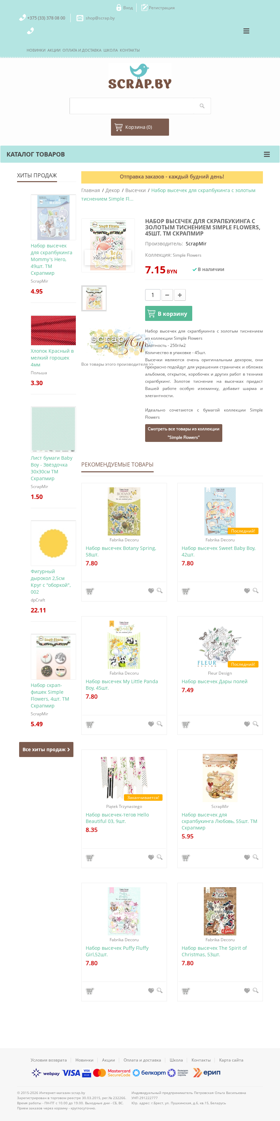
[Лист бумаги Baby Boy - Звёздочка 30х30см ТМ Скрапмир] (53, 406)
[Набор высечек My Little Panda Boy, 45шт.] (124, 645)
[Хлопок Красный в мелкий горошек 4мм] (53, 330)
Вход (128, 8)
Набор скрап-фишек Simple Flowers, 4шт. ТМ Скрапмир (50, 695)
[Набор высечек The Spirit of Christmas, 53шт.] (220, 911)
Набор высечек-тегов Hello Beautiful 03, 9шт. (117, 817)
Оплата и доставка (142, 1060)
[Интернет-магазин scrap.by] (140, 76)
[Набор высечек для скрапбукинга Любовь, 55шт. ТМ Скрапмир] (220, 778)
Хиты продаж (37, 175)
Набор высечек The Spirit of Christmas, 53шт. (214, 951)
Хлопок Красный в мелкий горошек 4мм (52, 358)
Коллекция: (158, 255)
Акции (108, 1060)
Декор (113, 190)
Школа (176, 1060)
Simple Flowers (187, 255)
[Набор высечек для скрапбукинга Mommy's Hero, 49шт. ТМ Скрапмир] (53, 194)
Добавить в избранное (151, 590)
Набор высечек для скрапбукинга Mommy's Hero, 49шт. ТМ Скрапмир (51, 259)
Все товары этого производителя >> (117, 364)
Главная (90, 190)
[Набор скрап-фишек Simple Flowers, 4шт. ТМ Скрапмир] (53, 657)
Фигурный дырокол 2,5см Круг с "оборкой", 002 (51, 581)
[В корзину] (91, 591)
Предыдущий (86, 298)
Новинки (84, 1060)
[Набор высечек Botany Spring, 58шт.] (124, 511)
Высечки (135, 190)
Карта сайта (231, 1060)
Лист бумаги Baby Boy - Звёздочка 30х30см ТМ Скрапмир (51, 468)
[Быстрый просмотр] (160, 590)
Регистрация (162, 8)
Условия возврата (49, 1060)
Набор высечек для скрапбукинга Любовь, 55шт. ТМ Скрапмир (219, 821)
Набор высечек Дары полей (215, 681)
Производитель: (164, 243)
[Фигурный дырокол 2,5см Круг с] (53, 520)
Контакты (201, 1060)
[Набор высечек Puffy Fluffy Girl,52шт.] (124, 911)
